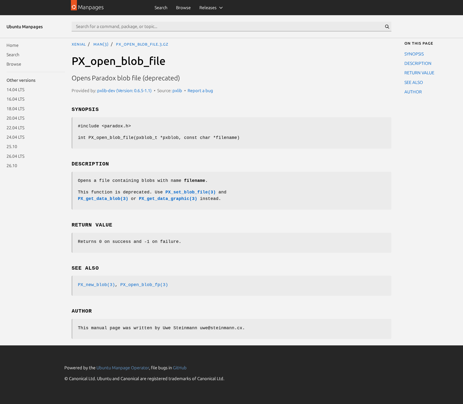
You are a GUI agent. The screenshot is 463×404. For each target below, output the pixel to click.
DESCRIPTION (417, 63)
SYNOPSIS (414, 53)
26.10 (12, 165)
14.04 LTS (15, 89)
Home (13, 44)
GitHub (180, 367)
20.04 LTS (15, 118)
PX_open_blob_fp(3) (144, 284)
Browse (183, 7)
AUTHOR (413, 91)
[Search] (387, 26)
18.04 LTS (15, 108)
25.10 (12, 146)
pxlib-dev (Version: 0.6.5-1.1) (124, 90)
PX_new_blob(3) (96, 284)
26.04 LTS (15, 155)
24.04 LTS (15, 136)
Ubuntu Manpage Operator (122, 367)
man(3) (101, 43)
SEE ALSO (413, 82)
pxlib (177, 90)
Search (161, 7)
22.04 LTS (15, 127)
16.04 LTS (15, 98)
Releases (208, 7)
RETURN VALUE (419, 72)
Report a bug (200, 90)
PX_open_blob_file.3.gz (142, 43)
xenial (79, 43)
